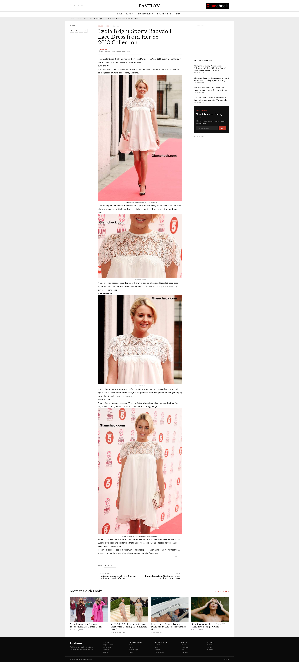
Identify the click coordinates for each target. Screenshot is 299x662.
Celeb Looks (88, 18)
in (72, 30)
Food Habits (184, 647)
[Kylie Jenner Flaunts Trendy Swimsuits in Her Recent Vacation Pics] (170, 609)
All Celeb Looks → (221, 591)
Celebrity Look (110, 566)
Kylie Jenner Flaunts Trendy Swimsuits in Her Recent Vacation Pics (168, 627)
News (130, 645)
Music (131, 652)
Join (223, 128)
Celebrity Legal (133, 649)
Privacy (226, 659)
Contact (209, 647)
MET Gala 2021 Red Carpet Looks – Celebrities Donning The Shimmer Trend (129, 627)
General (183, 645)
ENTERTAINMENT (145, 14)
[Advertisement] (211, 41)
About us (209, 645)
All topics (210, 649)
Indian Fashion (164, 14)
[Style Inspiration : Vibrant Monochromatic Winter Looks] (89, 609)
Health (178, 14)
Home (119, 14)
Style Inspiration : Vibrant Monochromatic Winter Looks (86, 625)
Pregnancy (184, 652)
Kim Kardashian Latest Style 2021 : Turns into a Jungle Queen (209, 625)
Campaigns (106, 649)
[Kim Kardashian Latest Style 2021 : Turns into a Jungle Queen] (210, 609)
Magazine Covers (108, 645)
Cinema (157, 649)
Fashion (149, 6)
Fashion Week (159, 652)
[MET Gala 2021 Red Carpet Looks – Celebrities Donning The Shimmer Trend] (129, 609)
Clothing (105, 652)
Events (131, 647)
